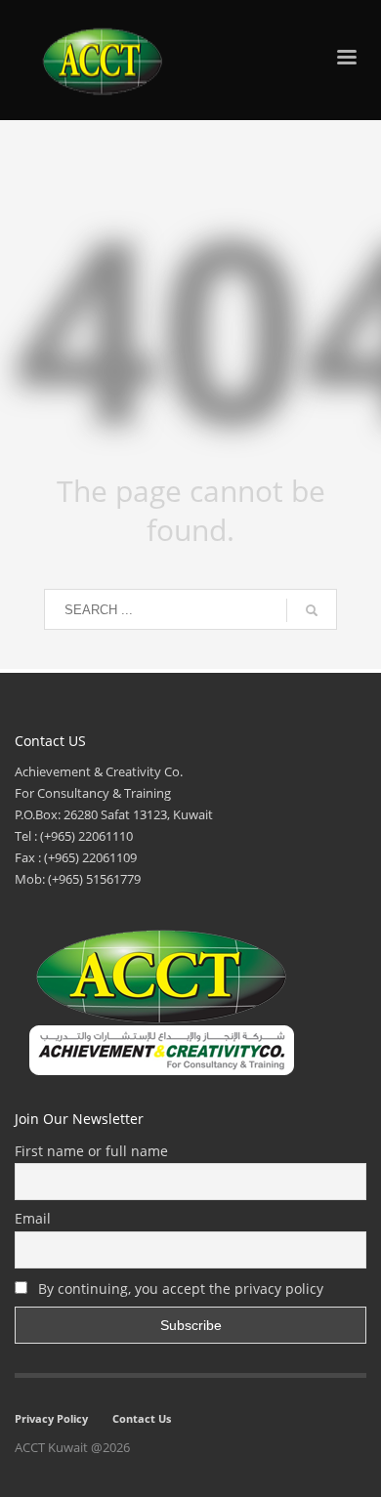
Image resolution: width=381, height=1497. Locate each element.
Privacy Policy (51, 1418)
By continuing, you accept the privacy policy (178, 1288)
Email (33, 1218)
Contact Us (141, 1418)
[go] (311, 610)
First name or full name (91, 1151)
